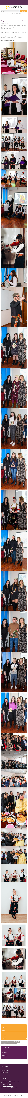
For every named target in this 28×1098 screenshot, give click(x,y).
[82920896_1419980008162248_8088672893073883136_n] (14, 160)
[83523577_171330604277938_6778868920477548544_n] (14, 277)
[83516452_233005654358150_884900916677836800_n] (14, 550)
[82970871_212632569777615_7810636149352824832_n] (14, 58)
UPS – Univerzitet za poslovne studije (8, 1043)
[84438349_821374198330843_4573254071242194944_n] (14, 428)
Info (3, 1024)
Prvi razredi (4, 1049)
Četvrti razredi (4, 1058)
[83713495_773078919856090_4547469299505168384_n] (14, 307)
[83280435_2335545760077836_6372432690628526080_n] (14, 388)
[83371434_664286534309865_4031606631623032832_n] (14, 713)
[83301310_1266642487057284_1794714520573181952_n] (14, 778)
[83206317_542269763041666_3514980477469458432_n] (14, 510)
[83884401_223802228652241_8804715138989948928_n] (14, 248)
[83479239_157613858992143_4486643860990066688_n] (14, 760)
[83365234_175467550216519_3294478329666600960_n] (14, 995)
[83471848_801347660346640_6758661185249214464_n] (14, 873)
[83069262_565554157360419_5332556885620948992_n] (14, 469)
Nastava (4, 1032)
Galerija (4, 1038)
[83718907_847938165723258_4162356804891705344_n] (14, 94)
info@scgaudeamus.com (8, 1086)
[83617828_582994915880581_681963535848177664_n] (14, 807)
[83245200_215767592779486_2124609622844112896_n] (14, 631)
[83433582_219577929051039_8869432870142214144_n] (14, 124)
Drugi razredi (4, 1052)
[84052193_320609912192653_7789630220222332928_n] (14, 855)
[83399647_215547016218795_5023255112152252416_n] (14, 742)
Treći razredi (4, 1055)
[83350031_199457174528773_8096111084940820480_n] (14, 591)
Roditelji (4, 1035)
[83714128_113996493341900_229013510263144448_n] (14, 902)
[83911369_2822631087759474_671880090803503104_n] (14, 347)
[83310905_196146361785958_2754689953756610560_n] (14, 672)
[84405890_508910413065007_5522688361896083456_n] (14, 947)
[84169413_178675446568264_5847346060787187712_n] (14, 178)
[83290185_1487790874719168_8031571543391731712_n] (14, 837)
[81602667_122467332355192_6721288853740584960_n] (14, 142)
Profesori (4, 1027)
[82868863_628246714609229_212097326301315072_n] (14, 207)
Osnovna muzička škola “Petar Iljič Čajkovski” (10, 1041)
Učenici (3, 1030)
